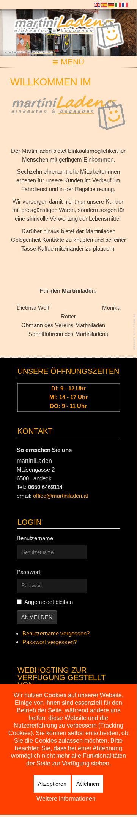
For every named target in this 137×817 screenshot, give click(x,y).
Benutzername (35, 538)
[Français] (125, 4)
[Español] (104, 4)
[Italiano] (118, 4)
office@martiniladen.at (60, 495)
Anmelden (36, 617)
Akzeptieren (52, 784)
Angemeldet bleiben (48, 602)
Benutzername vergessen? (56, 633)
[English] (97, 4)
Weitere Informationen (66, 798)
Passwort (28, 572)
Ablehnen (87, 784)
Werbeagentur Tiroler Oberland (134, 331)
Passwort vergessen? (49, 642)
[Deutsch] (111, 4)
